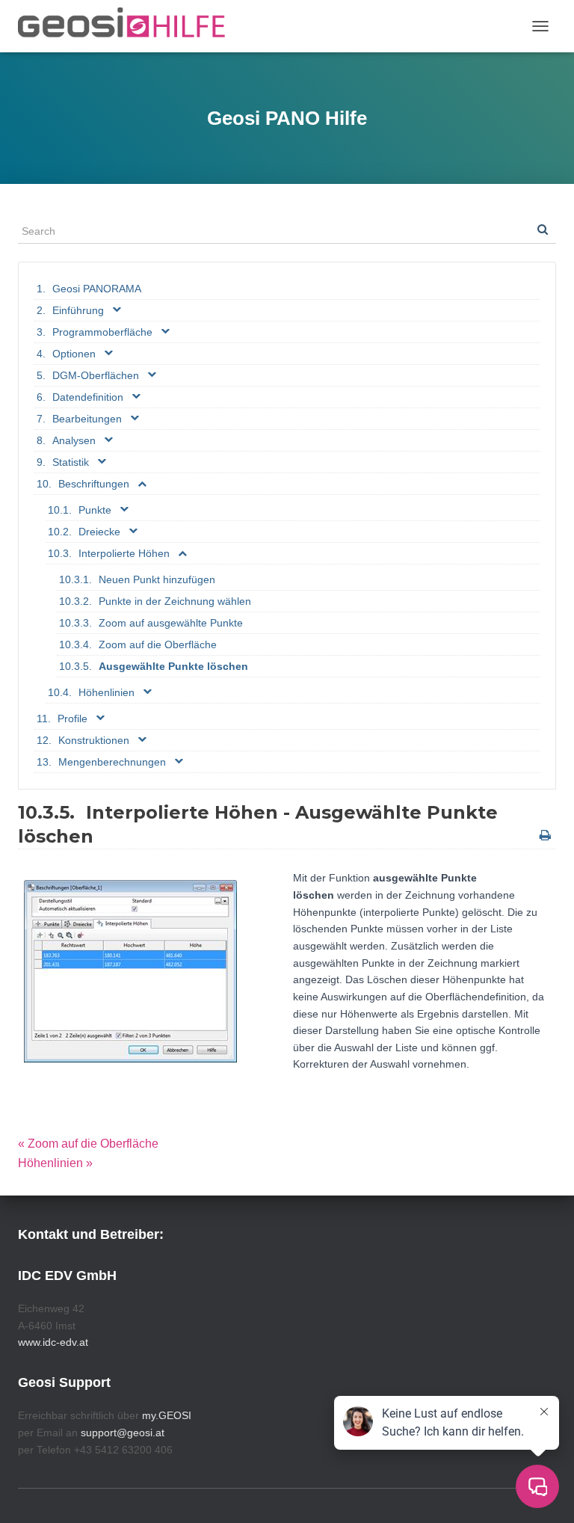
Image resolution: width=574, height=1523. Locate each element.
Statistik (70, 462)
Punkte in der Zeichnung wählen (175, 601)
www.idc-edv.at (53, 1342)
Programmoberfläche (102, 332)
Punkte (94, 510)
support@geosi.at (122, 1433)
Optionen (74, 354)
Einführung (78, 310)
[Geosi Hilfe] (127, 26)
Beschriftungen (93, 484)
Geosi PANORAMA (96, 289)
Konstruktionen (93, 740)
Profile (72, 718)
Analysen (74, 440)
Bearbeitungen (87, 419)
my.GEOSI (166, 1415)
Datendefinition (87, 397)
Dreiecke (99, 532)
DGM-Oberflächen (95, 375)
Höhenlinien (106, 692)
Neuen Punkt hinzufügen (157, 579)
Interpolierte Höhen (124, 553)
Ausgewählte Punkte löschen (173, 666)
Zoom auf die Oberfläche (158, 644)
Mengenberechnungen (112, 762)
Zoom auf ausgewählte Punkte (171, 623)
